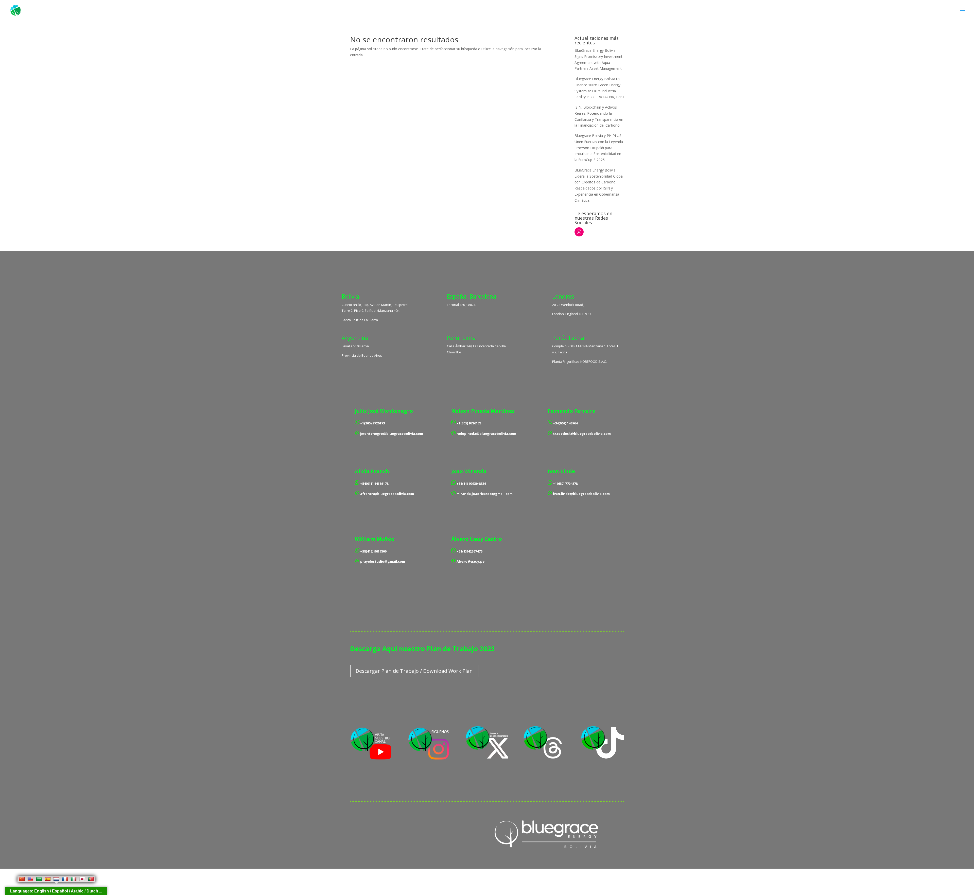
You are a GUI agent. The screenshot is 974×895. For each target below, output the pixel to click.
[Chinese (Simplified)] (22, 879)
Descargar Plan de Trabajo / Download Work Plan (414, 670)
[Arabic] (39, 879)
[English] (30, 879)
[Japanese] (82, 879)
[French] (65, 879)
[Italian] (74, 879)
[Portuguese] (91, 879)
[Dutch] (56, 879)
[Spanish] (48, 879)
